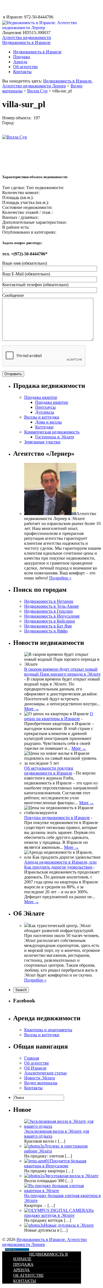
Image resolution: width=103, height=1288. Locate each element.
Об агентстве (25, 66)
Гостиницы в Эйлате (54, 437)
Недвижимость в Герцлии (48, 611)
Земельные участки (42, 442)
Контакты (22, 71)
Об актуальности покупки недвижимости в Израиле (48, 770)
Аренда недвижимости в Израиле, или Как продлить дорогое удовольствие (60, 864)
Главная (31, 1058)
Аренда (20, 61)
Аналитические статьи (45, 1073)
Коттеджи (44, 427)
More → (31, 708)
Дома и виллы (48, 422)
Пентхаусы (45, 407)
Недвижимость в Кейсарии (49, 621)
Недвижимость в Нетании (48, 601)
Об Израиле (35, 1068)
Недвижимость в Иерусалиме (52, 616)
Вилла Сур (37, 91)
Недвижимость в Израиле (37, 51)
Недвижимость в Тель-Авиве (51, 606)
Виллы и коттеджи (41, 417)
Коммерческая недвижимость (51, 432)
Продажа (21, 56)
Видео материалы (40, 1082)
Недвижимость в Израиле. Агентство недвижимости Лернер (47, 83)
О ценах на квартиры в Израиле (58, 716)
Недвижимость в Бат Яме (48, 626)
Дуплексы (44, 412)
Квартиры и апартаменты (48, 1029)
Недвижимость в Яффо (46, 631)
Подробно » (60, 578)
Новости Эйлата (39, 1078)
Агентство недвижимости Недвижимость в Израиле (26, 40)
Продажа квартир (40, 397)
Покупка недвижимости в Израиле (57, 817)
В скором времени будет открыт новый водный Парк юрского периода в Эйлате (62, 671)
